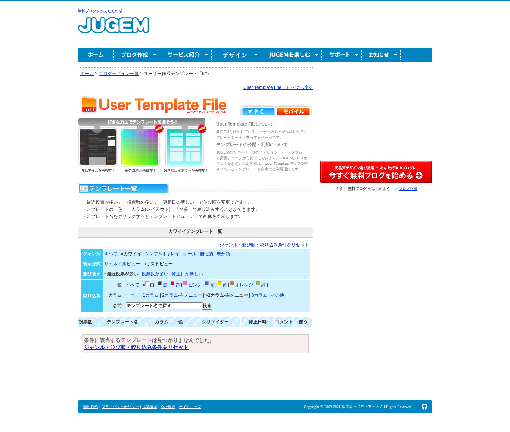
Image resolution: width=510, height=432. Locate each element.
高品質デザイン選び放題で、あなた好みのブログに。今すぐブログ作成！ (376, 172)
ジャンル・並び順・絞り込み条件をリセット (264, 244)
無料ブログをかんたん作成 (100, 11)
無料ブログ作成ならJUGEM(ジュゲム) (113, 29)
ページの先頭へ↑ (424, 406)
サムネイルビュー (122, 263)
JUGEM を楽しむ (291, 55)
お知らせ (381, 55)
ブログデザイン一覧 (119, 73)
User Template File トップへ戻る (278, 87)
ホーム (96, 55)
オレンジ (243, 284)
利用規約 (90, 407)
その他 (277, 295)
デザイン (236, 55)
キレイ (173, 253)
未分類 (223, 253)
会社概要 (168, 407)
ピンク (194, 284)
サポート (342, 55)
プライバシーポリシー (120, 407)
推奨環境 (149, 407)
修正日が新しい (187, 274)
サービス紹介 (186, 55)
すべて (111, 253)
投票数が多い (155, 274)
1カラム (151, 295)
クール (189, 253)
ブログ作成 (137, 55)
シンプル (154, 253)
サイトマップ (190, 407)
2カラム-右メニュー (182, 295)
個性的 (206, 253)
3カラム (259, 295)
